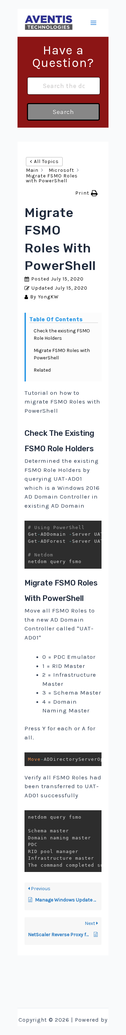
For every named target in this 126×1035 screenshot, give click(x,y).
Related (42, 370)
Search (63, 112)
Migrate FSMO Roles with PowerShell (62, 354)
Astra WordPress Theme (63, 1029)
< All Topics (44, 161)
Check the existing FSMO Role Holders (62, 334)
